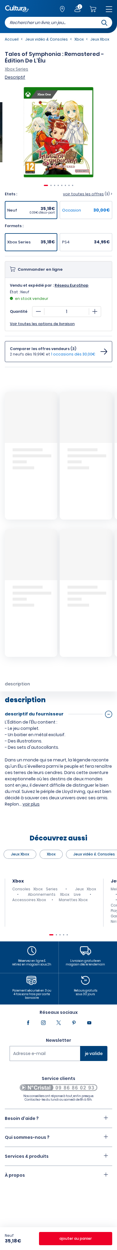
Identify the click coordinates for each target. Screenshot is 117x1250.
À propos (15, 1175)
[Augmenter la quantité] (95, 311)
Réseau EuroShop (71, 285)
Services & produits (27, 1156)
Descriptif (15, 77)
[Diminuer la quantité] (38, 311)
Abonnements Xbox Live (54, 894)
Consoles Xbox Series (35, 889)
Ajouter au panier (75, 1238)
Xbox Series (16, 69)
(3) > (87, 194)
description (17, 684)
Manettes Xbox (73, 899)
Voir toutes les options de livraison (42, 324)
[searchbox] (58, 22)
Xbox (51, 854)
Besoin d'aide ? (22, 1118)
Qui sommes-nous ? (27, 1137)
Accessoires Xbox (29, 899)
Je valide (94, 1053)
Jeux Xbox (20, 854)
